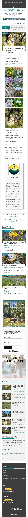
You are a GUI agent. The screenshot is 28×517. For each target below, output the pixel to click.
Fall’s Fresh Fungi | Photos (10, 265)
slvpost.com (19, 55)
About (9, 2)
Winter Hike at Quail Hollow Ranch (18, 428)
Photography (4, 33)
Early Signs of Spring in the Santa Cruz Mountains (18, 420)
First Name (6, 342)
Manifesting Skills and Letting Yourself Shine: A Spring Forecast (14, 220)
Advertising (16, 2)
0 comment (6, 269)
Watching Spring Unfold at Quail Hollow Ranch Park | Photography (14, 243)
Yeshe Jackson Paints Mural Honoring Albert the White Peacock (14, 215)
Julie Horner (15, 416)
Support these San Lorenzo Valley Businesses (12, 5)
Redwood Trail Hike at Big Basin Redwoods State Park (18, 411)
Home (6, 2)
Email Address (7, 337)
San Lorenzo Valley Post (14, 10)
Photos (4, 382)
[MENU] (3, 23)
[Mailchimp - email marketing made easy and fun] (13, 352)
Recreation (18, 275)
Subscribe (21, 2)
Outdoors (7, 275)
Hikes (4, 231)
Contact (22, 5)
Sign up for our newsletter (11, 156)
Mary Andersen (6, 454)
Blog (12, 2)
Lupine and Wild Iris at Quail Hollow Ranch (12, 287)
